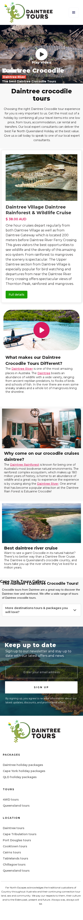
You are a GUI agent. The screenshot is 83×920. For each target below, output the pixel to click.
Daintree (43, 373)
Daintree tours (13, 828)
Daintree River (22, 369)
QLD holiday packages (20, 777)
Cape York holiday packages (24, 771)
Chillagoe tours (14, 864)
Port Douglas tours (17, 840)
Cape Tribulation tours (19, 834)
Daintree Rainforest (24, 464)
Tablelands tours (15, 858)
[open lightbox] (41, 54)
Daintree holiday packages (23, 765)
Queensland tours (16, 805)
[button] (74, 12)
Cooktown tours (15, 846)
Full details (16, 294)
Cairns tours (12, 852)
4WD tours (11, 799)
